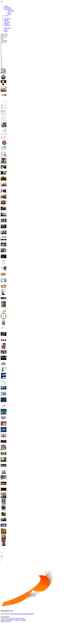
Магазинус (7, 18)
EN (2, 1)
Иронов (6, 23)
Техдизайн (11, 11)
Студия (6, 15)
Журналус (7, 25)
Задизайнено (8, 9)
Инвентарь (7, 7)
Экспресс (7, 22)
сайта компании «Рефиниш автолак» (23, 613)
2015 (9, 12)
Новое (6, 6)
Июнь (9, 14)
